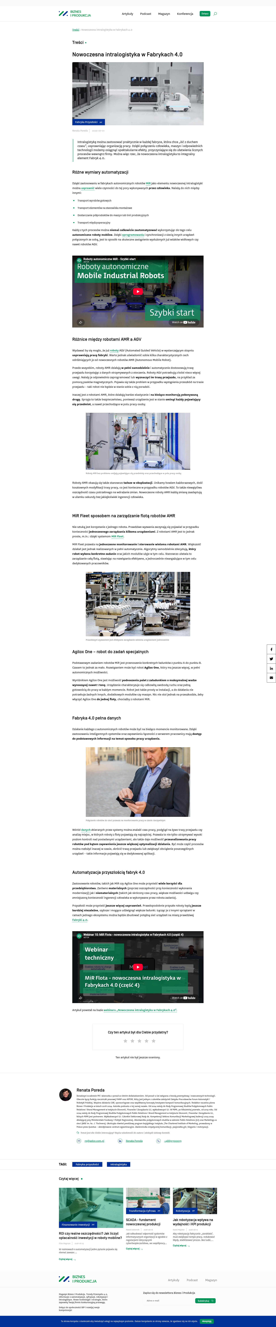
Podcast (145, 14)
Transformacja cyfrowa (142, 1211)
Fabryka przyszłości (86, 122)
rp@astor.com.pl (94, 1141)
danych (86, 830)
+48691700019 (172, 1141)
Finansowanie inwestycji (76, 1224)
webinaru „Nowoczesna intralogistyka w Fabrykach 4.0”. (140, 1010)
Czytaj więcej (65, 1259)
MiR (148, 183)
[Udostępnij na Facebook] (271, 649)
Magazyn (164, 14)
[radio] (123, 1041)
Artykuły (127, 14)
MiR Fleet (117, 536)
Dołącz (205, 13)
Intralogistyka (118, 1164)
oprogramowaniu (133, 235)
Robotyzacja (183, 1211)
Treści (75, 29)
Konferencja (185, 14)
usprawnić (87, 188)
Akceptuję (206, 1321)
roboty (114, 350)
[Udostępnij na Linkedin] (271, 668)
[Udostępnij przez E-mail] (271, 677)
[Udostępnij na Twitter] (271, 659)
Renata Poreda (134, 1141)
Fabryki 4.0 (79, 920)
